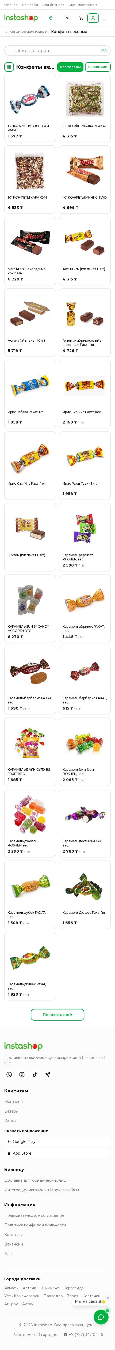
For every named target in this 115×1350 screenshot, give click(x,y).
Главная (11, 5)
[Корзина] (81, 18)
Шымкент (49, 1288)
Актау (27, 1304)
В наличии (98, 67)
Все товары (70, 67)
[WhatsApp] (9, 1074)
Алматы (11, 1288)
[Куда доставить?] (50, 18)
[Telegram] (47, 1074)
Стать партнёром (82, 5)
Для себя (30, 5)
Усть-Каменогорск (21, 1296)
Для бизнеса (53, 5)
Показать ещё (57, 1014)
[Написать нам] (101, 1317)
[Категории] (9, 67)
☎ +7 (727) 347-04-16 (83, 1334)
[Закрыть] (108, 1297)
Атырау (11, 1304)
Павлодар (53, 1296)
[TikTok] (35, 1074)
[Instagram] (22, 1074)
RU (67, 18)
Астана (29, 1288)
